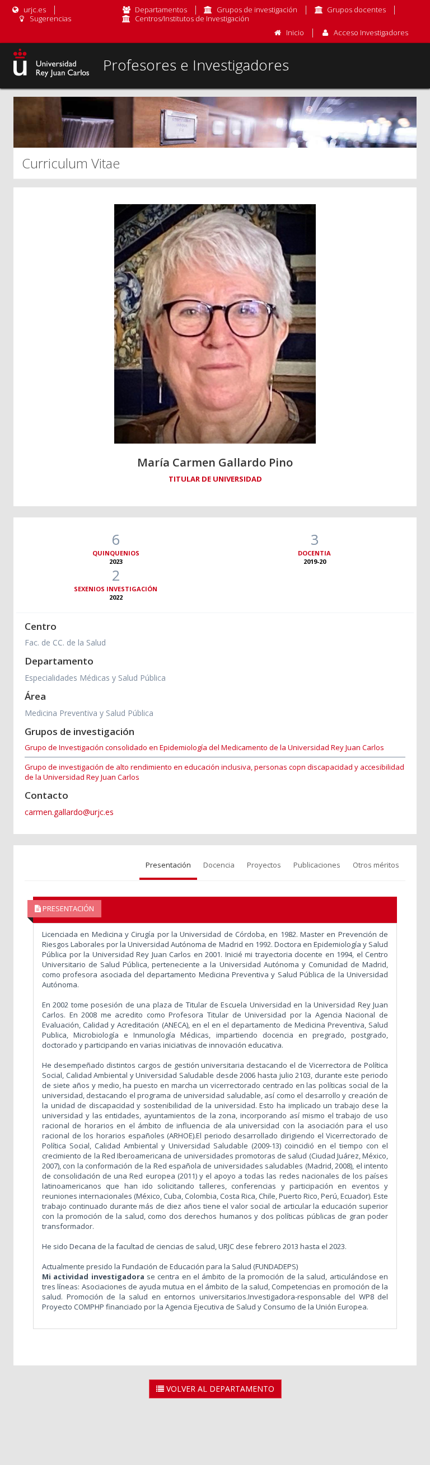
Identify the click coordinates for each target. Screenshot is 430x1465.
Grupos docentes (356, 9)
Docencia (219, 865)
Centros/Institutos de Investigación (192, 18)
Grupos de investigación (257, 9)
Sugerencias (49, 18)
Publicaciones (316, 865)
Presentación (168, 865)
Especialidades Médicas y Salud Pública (95, 677)
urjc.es (34, 9)
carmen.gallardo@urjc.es (69, 812)
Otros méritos (376, 865)
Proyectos (264, 865)
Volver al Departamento (219, 1388)
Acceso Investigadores (371, 32)
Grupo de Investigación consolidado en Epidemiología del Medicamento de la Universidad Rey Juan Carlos (204, 747)
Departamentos (161, 9)
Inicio (295, 32)
